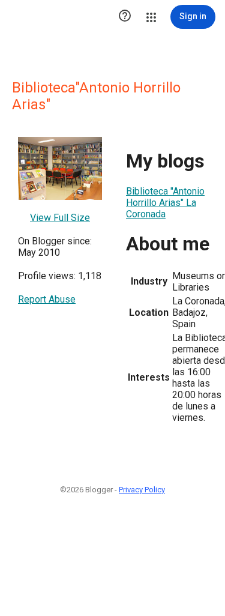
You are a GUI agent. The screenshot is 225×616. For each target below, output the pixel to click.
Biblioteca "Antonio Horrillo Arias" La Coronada (165, 203)
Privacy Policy (142, 489)
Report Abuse (47, 299)
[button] (124, 16)
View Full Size (60, 217)
